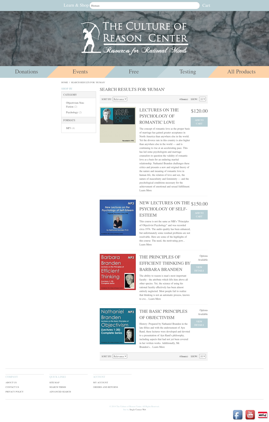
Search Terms (57, 386)
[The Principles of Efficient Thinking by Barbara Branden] (118, 272)
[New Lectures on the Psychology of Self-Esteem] (118, 218)
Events (80, 71)
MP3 (70, 128)
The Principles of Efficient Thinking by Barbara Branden (164, 263)
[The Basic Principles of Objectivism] (118, 326)
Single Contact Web (138, 409)
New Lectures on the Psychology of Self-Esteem (164, 209)
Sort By (106, 99)
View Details (199, 268)
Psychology (74, 112)
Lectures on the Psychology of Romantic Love (159, 116)
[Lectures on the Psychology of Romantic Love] (118, 125)
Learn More (145, 190)
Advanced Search (60, 391)
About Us (11, 382)
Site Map (54, 382)
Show (194, 99)
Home (64, 82)
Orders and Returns (105, 386)
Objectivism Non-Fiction (75, 104)
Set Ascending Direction (130, 99)
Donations (26, 71)
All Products (241, 71)
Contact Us (12, 386)
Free (134, 71)
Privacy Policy (14, 391)
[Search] (196, 5)
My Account (100, 382)
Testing (188, 71)
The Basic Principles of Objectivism (163, 314)
